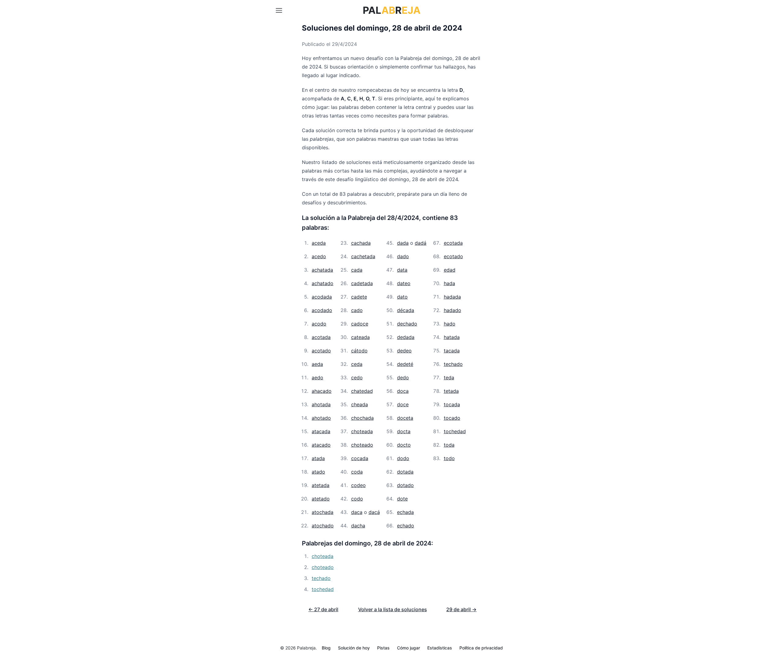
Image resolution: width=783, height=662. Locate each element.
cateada (360, 337)
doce (403, 404)
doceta (405, 418)
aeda (317, 364)
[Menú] (279, 10)
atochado (323, 526)
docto (404, 445)
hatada (452, 337)
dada (403, 243)
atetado (321, 499)
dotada (405, 472)
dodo (403, 458)
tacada (452, 351)
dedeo (404, 351)
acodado (322, 310)
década (405, 310)
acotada (321, 337)
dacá (374, 512)
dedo (403, 377)
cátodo (359, 351)
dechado (407, 324)
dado (403, 256)
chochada (362, 418)
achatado (322, 283)
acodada (322, 297)
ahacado (322, 391)
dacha (358, 526)
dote (402, 499)
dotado (405, 485)
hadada (452, 297)
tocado (452, 418)
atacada (321, 431)
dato (402, 297)
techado (453, 364)
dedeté (405, 364)
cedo (357, 377)
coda (357, 472)
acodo (319, 324)
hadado (452, 310)
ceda (356, 364)
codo (357, 499)
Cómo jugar (408, 647)
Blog (326, 647)
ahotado (321, 418)
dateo (403, 283)
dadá (420, 243)
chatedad (362, 391)
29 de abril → (461, 609)
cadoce (359, 324)
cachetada (363, 256)
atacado (321, 445)
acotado (321, 351)
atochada (322, 512)
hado (449, 324)
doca (403, 391)
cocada (359, 458)
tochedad (455, 431)
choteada (362, 431)
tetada (451, 391)
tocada (452, 404)
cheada (359, 404)
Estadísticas (439, 647)
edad (449, 270)
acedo (319, 256)
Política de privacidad (481, 647)
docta (403, 431)
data (402, 270)
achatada (322, 270)
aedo (317, 377)
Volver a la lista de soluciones (392, 609)
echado (405, 526)
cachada (361, 243)
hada (449, 283)
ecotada (453, 243)
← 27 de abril (323, 609)
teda (449, 377)
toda (449, 445)
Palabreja (306, 647)
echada (405, 512)
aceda (319, 243)
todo (449, 458)
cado (357, 310)
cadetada (362, 283)
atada (318, 458)
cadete (359, 297)
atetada (320, 485)
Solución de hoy (354, 647)
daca (356, 512)
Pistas (383, 647)
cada (356, 270)
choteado (362, 445)
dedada (405, 337)
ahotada (321, 404)
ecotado (453, 256)
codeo (358, 485)
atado (318, 472)
